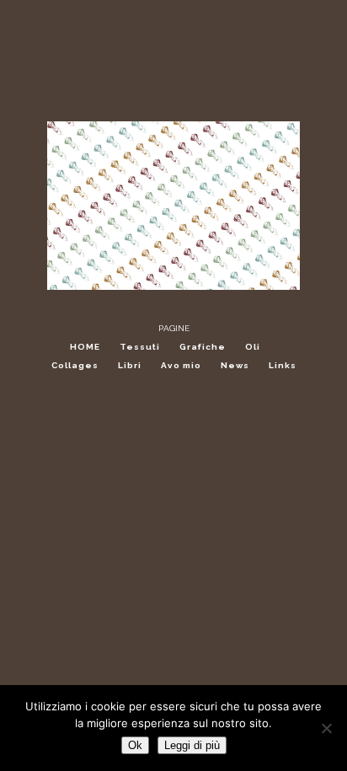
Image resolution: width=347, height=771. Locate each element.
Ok (135, 745)
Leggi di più (192, 745)
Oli (252, 346)
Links (282, 365)
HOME (85, 346)
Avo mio (181, 365)
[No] (326, 728)
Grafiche (202, 346)
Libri (129, 365)
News (235, 365)
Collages (75, 365)
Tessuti (140, 346)
